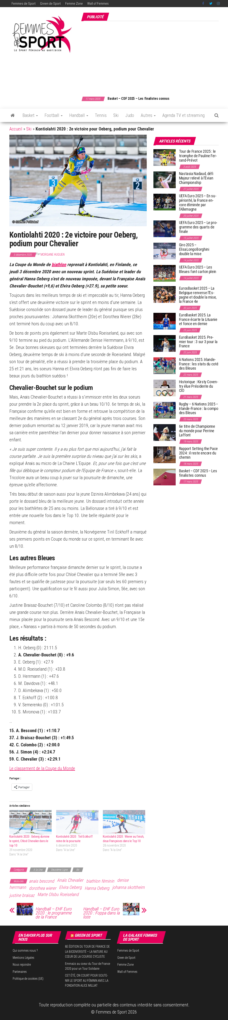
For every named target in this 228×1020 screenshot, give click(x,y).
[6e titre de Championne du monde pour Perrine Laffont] (164, 432)
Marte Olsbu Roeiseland (58, 894)
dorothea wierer (42, 888)
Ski (116, 115)
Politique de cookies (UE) (28, 978)
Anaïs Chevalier (70, 880)
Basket (29, 115)
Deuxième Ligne (59, 869)
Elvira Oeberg (70, 887)
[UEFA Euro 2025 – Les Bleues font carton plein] (164, 273)
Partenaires (20, 971)
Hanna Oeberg (97, 888)
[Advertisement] (154, 56)
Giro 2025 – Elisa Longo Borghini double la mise (194, 249)
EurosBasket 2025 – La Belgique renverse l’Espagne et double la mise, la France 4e (197, 295)
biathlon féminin (100, 881)
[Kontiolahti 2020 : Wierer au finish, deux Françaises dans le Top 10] (124, 822)
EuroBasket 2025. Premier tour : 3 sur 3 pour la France (198, 341)
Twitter (211, 3)
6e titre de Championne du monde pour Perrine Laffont (197, 431)
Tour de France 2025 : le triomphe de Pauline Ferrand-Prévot (198, 156)
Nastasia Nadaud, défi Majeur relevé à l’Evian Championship (196, 178)
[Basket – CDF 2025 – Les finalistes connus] (164, 477)
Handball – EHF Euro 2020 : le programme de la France (53, 913)
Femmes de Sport (24, 4)
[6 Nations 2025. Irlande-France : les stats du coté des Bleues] (164, 365)
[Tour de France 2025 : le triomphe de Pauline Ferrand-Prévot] (164, 157)
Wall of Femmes (98, 4)
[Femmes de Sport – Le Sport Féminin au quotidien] (12, 115)
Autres (147, 115)
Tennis (101, 115)
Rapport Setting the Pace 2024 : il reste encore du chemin (198, 453)
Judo (129, 115)
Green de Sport (50, 4)
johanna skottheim (128, 887)
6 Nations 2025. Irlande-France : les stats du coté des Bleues (198, 364)
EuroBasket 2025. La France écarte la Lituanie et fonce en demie (198, 319)
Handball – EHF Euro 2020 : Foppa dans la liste (101, 913)
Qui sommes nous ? (25, 950)
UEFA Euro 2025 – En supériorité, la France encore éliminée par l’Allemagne (197, 202)
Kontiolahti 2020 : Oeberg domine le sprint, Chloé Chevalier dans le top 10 (29, 841)
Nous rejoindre (22, 964)
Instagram (218, 3)
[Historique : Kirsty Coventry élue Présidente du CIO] (164, 388)
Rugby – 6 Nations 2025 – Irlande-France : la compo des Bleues (198, 408)
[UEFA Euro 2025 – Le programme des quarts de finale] (164, 228)
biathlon (59, 264)
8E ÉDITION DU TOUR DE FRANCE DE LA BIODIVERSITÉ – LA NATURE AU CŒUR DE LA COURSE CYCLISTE (87, 951)
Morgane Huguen (53, 254)
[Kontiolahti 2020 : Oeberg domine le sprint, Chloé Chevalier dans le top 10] (30, 822)
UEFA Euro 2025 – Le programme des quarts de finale (198, 227)
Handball (77, 115)
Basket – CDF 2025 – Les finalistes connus (138, 98)
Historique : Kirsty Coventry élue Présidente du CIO (198, 386)
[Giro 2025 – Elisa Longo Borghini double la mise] (164, 251)
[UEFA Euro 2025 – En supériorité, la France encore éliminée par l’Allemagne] (164, 202)
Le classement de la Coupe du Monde (42, 768)
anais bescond (41, 881)
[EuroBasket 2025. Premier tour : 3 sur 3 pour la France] (164, 343)
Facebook (203, 3)
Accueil (15, 129)
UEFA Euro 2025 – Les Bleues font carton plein (197, 269)
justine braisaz (22, 895)
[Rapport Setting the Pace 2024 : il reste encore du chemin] (164, 454)
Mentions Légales (23, 957)
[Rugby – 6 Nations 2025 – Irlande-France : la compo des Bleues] (164, 410)
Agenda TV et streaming (183, 115)
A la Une (37, 869)
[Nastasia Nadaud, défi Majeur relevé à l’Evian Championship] (164, 179)
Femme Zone (74, 4)
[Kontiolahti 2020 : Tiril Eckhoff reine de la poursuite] (77, 822)
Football (52, 115)
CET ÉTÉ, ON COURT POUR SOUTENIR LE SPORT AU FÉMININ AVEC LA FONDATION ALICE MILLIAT (86, 980)
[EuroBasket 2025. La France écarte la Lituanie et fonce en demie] (164, 321)
